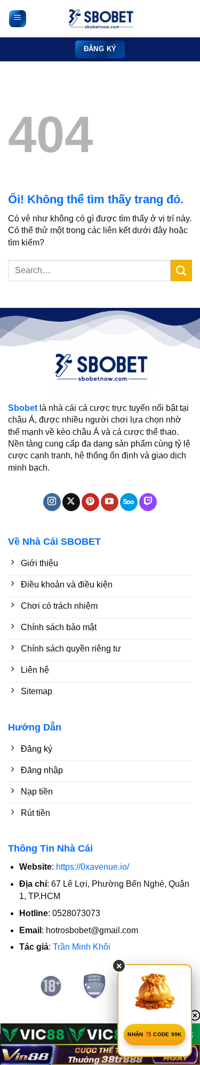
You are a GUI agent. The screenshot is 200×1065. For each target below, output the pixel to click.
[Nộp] (181, 270)
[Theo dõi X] (71, 502)
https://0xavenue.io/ (92, 866)
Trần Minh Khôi (81, 946)
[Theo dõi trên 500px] (129, 502)
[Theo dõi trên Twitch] (148, 502)
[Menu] (17, 18)
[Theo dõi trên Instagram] (52, 502)
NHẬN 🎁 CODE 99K (154, 1034)
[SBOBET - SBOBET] (100, 18)
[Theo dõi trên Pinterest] (90, 502)
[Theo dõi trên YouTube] (109, 502)
